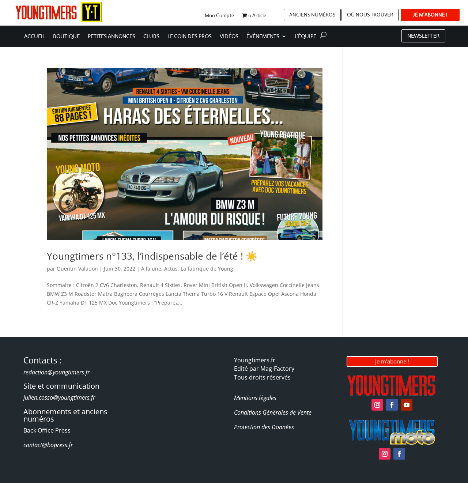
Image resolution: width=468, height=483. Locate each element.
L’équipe (305, 36)
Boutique (66, 36)
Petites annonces (111, 36)
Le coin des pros (189, 36)
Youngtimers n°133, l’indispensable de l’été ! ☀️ (152, 256)
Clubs (151, 36)
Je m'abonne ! (392, 361)
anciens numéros (312, 14)
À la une (151, 268)
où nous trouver (370, 14)
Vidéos (229, 36)
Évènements (262, 36)
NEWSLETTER (423, 35)
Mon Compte (219, 16)
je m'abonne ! (430, 14)
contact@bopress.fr (48, 445)
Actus (171, 268)
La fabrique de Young (207, 268)
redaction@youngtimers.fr (56, 372)
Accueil (34, 36)
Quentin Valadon (77, 268)
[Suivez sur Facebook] (392, 405)
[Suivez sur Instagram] (377, 405)
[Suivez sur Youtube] (406, 405)
